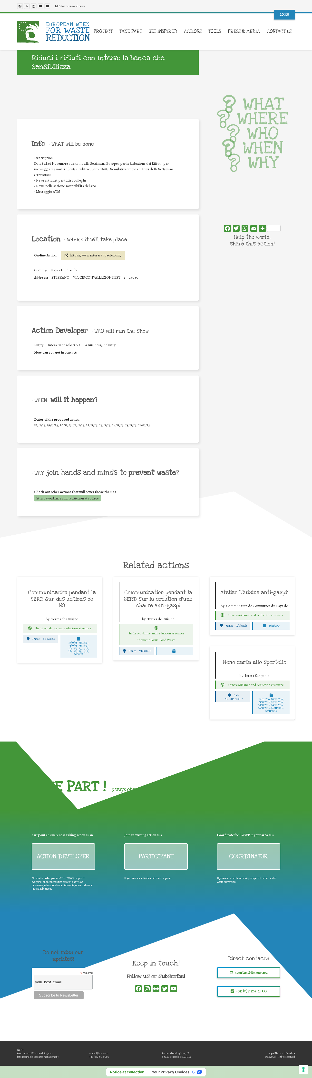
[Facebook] (20, 6)
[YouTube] (40, 6)
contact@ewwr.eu (98, 1053)
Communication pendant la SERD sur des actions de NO (62, 599)
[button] (116, 31)
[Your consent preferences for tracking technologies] (303, 1069)
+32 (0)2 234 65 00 (99, 1056)
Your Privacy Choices (170, 1072)
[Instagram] (34, 6)
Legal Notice (275, 1053)
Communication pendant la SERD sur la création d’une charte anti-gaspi (158, 599)
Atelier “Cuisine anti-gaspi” (254, 592)
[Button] (30, 628)
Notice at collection (127, 1072)
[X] (27, 6)
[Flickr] (47, 6)
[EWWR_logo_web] (53, 32)
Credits (290, 1053)
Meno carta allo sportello (254, 662)
